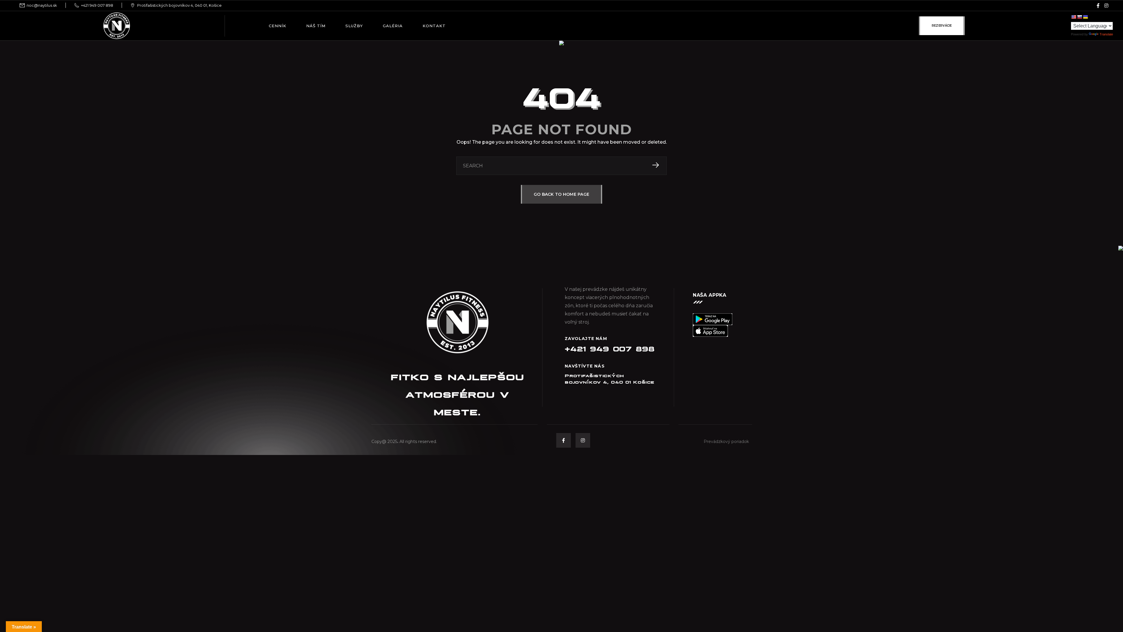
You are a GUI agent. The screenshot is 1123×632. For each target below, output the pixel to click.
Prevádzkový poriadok (726, 441)
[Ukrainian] (1085, 17)
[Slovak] (1079, 17)
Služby (354, 25)
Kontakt (434, 25)
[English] (1073, 17)
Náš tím (315, 25)
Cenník (277, 25)
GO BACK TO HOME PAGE (562, 194)
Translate (1106, 34)
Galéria (393, 25)
